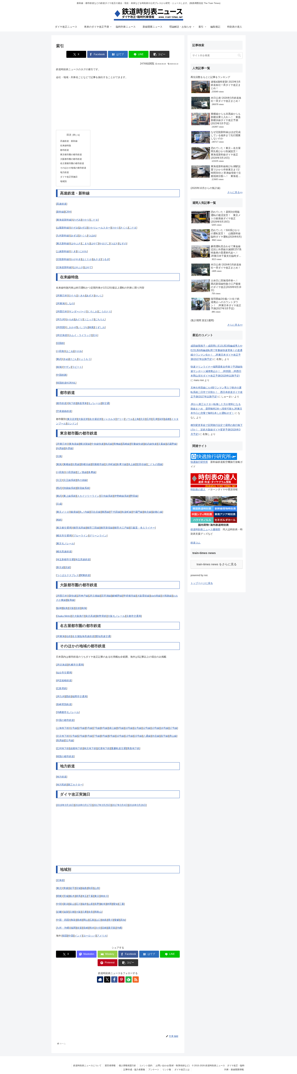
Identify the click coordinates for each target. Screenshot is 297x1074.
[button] (159, 54)
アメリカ (102, 935)
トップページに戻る (202, 583)
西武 (59, 488)
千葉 (90, 896)
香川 (110, 920)
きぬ (65, 359)
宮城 (78, 888)
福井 (84, 904)
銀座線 (74, 512)
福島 (84, 888)
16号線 (164, 728)
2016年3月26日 (137, 805)
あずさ (90, 295)
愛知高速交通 (103, 636)
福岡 (73, 927)
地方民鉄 (62, 784)
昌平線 (164, 736)
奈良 (90, 912)
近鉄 (77, 608)
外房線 (69, 448)
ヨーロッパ (89, 935)
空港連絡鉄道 (64, 411)
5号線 (89, 728)
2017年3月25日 (102, 805)
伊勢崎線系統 (121, 496)
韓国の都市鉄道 (65, 756)
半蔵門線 (138, 512)
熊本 (91, 927)
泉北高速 (90, 616)
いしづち (83, 327)
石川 (78, 904)
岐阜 (103, 904)
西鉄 (68, 696)
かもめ (70, 319)
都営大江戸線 (121, 527)
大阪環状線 (143, 595)
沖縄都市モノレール (68, 712)
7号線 (97, 728)
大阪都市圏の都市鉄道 (71, 159)
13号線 (155, 728)
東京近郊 (72, 419)
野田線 (134, 496)
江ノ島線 (82, 472)
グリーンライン (98, 535)
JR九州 (61, 319)
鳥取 (73, 920)
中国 (70, 935)
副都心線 (157, 512)
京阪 (71, 608)
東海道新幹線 (64, 219)
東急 (59, 464)
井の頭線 (82, 480)
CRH (68, 211)
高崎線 (126, 444)
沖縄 (119, 927)
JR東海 (61, 303)
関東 (59, 896)
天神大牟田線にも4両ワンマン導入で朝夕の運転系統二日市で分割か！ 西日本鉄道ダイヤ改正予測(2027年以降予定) (217, 392)
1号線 (74, 728)
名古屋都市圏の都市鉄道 (72, 163)
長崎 (85, 927)
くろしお (92, 311)
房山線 (173, 736)
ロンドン (72, 423)
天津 (155, 419)
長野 (96, 904)
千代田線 (115, 512)
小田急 (60, 351)
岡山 (85, 920)
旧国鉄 (60, 343)
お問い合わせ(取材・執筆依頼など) (173, 1065)
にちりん (100, 319)
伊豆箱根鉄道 (64, 680)
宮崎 (104, 927)
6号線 (89, 736)
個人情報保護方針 (127, 1065)
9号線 (120, 728)
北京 (142, 419)
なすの (123, 243)
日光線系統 (107, 496)
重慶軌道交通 (118, 748)
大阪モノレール (116, 616)
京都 (72, 912)
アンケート (153, 1069)
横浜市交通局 (64, 535)
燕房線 (60, 740)
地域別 (63, 181)
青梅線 (117, 444)
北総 (67, 567)
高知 (122, 920)
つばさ (114, 243)
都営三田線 (93, 527)
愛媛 (116, 920)
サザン (67, 367)
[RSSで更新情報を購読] (136, 979)
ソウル (129, 419)
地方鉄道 (64, 172)
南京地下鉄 (90, 748)
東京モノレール (65, 543)
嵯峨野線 (117, 595)
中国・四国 (63, 920)
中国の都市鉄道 (65, 720)
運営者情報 (110, 1065)
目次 (69, 134)
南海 (59, 367)
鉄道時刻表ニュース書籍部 (205, 529)
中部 (59, 904)
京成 (59, 504)
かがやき (76, 259)
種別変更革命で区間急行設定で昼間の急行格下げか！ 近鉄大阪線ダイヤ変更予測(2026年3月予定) (217, 429)
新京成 (60, 567)
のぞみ (77, 219)
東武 (59, 359)
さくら (124, 227)
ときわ (81, 295)
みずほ (83, 227)
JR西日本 (62, 311)
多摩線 (92, 472)
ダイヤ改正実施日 (68, 177)
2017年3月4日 (120, 805)
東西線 (105, 512)
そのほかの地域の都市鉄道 (73, 168)
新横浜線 (86, 464)
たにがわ (82, 251)
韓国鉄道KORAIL (66, 383)
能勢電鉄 (101, 616)
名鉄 (68, 636)
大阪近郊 (83, 419)
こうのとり (105, 311)
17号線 (173, 728)
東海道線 (74, 444)
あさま (97, 259)
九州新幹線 (63, 235)
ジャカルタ (109, 419)
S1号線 (69, 740)
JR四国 (61, 327)
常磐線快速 (137, 444)
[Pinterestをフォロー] (121, 979)
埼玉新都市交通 (65, 559)
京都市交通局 (133, 616)
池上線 (131, 464)
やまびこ (104, 243)
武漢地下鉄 (103, 748)
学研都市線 (129, 595)
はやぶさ (76, 243)
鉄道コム (195, 542)
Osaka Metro (64, 616)
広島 (91, 920)
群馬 (78, 896)
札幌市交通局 (75, 664)
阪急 (65, 608)
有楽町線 (126, 512)
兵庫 (84, 912)
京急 (59, 456)
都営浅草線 (79, 527)
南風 (91, 327)
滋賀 (65, 912)
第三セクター (75, 784)
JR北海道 (62, 335)
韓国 (64, 935)
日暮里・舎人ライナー (142, 527)
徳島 (104, 920)
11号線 (137, 728)
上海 (136, 419)
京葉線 (162, 444)
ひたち (72, 295)
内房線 (60, 448)
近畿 (59, 912)
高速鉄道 (62, 204)
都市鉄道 (64, 150)
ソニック (89, 319)
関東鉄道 (85, 575)
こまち (85, 243)
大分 (98, 927)
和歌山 (98, 912)
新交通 (105, 403)
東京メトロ (63, 512)
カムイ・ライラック (80, 335)
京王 (59, 480)
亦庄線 (155, 736)
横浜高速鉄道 (64, 551)
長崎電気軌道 (64, 704)
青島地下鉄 (133, 748)
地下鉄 (72, 403)
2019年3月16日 (65, 805)
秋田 (90, 888)
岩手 (72, 888)
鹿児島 (111, 927)
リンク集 (166, 1069)
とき (73, 251)
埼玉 (84, 896)
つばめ (92, 235)
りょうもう (84, 359)
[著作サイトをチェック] (100, 979)
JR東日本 (62, 295)
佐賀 (79, 927)
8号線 (104, 728)
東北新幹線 (63, 243)
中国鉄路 (62, 375)
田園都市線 (98, 464)
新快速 (72, 595)
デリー (120, 419)
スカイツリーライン (88, 496)
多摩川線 (122, 464)
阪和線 (71, 600)
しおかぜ (71, 327)
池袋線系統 (69, 488)
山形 (96, 888)
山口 (98, 920)
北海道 (60, 880)
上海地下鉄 (63, 728)
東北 (59, 888)
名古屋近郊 (95, 419)
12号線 (146, 728)
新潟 (65, 904)
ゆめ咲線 (156, 595)
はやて (94, 243)
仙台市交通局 (64, 672)
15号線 (138, 736)
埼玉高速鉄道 (82, 559)
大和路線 (167, 595)
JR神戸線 (83, 595)
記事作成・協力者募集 (134, 1069)
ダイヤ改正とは (181, 1069)
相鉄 (59, 519)
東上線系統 (69, 496)
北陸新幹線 (63, 259)
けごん (73, 359)
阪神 (59, 608)
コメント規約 (145, 1065)
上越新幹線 (63, 251)
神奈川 (104, 896)
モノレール (94, 403)
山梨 (90, 904)
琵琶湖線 (106, 595)
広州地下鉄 (63, 748)
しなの (70, 303)
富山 (72, 904)
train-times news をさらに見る (217, 564)
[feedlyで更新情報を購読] (128, 979)
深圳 (161, 419)
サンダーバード (77, 311)
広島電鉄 (62, 688)
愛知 (115, 904)
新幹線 (60, 211)
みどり (79, 319)
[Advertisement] (118, 105)
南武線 (108, 444)
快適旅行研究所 (199, 462)
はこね (69, 351)
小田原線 (71, 472)
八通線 (147, 736)
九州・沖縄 (63, 927)
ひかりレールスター (99, 227)
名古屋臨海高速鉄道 (83, 636)
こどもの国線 (155, 464)
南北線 (147, 512)
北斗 (95, 335)
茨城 (65, 896)
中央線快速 (97, 444)
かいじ (98, 295)
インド (78, 935)
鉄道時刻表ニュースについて (87, 1065)
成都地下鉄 (76, 748)
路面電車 (82, 403)
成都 (167, 419)
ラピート (77, 367)
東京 (96, 896)
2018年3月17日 (83, 805)
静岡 (109, 904)
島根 (79, 920)
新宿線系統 (83, 488)
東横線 (67, 464)
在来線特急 (65, 145)
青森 (65, 888)
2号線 (81, 728)
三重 (121, 904)
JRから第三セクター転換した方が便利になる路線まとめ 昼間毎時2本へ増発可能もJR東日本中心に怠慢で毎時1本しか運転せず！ (216, 409)
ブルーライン (80, 535)
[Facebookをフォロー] (114, 979)
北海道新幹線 (64, 267)
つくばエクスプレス (68, 575)
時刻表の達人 (198, 489)
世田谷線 (141, 464)
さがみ (78, 351)
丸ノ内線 (84, 512)
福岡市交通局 (79, 696)
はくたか (87, 259)
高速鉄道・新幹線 (68, 141)
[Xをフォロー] (107, 979)
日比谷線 (96, 512)
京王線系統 (69, 480)
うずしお (100, 327)
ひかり (85, 219)
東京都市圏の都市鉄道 (71, 154)
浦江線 (112, 728)
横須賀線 (85, 444)
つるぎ (105, 259)
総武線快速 (150, 444)
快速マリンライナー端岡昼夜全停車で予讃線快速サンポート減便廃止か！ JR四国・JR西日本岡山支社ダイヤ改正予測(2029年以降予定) (217, 371)
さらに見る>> (235, 192)
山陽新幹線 (63, 227)
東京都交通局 (64, 527)
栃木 (72, 896)
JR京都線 (94, 595)
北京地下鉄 (63, 736)
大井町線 (110, 464)
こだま (94, 219)
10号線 (129, 728)
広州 (148, 419)
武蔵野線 (172, 444)
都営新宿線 (107, 527)
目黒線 (76, 464)
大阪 (78, 912)
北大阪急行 (78, 616)
